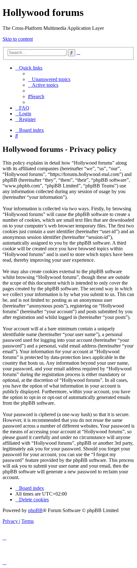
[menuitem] (49, 79)
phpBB (35, 510)
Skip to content (18, 39)
